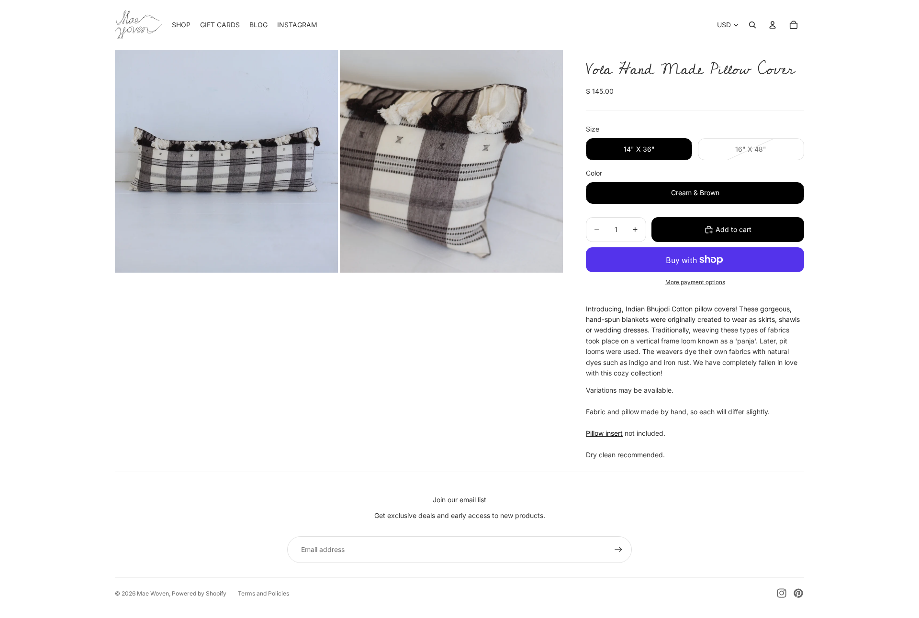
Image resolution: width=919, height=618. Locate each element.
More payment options (695, 282)
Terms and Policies (263, 593)
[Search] (752, 24)
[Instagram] (781, 593)
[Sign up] (618, 550)
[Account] (772, 24)
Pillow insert (604, 433)
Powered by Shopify (199, 593)
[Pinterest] (798, 593)
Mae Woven (153, 593)
